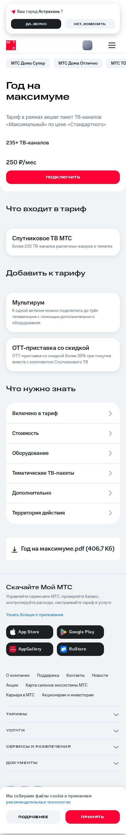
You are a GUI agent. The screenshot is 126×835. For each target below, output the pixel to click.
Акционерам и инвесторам (68, 695)
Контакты (75, 675)
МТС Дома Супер (28, 63)
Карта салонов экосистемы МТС (56, 685)
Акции (12, 685)
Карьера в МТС (20, 695)
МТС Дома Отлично (78, 63)
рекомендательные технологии (38, 802)
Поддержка (48, 675)
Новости (100, 675)
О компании (18, 675)
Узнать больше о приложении (34, 615)
